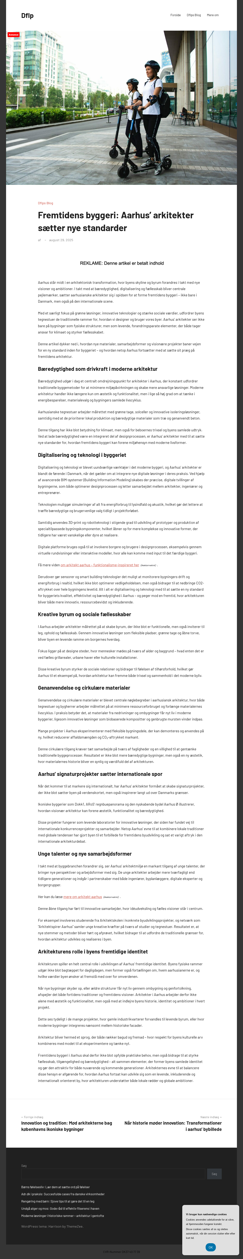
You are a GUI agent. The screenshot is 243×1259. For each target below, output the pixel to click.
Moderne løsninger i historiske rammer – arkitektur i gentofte (62, 1216)
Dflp (27, 15)
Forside (175, 15)
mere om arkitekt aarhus (82, 896)
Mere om (213, 15)
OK (211, 1247)
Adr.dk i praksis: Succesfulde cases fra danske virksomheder (63, 1194)
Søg (24, 1165)
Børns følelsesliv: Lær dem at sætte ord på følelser (55, 1187)
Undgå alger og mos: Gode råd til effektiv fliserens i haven (60, 1208)
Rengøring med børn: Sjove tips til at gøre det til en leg (57, 1201)
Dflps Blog (194, 15)
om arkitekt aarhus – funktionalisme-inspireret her (100, 565)
